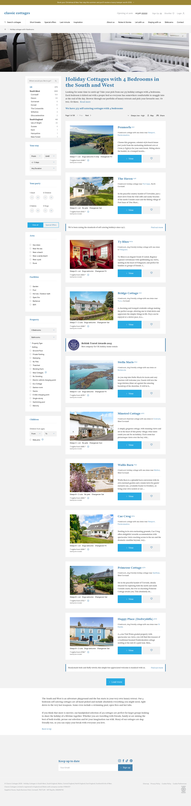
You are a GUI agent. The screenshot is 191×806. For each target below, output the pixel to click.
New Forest (44, 137)
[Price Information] (88, 160)
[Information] (46, 372)
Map (152, 116)
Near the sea (37, 249)
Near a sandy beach (40, 256)
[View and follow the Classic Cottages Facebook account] (123, 761)
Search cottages (14, 22)
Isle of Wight (44, 123)
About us (111, 22)
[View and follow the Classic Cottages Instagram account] (119, 761)
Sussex (44, 126)
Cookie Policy (166, 784)
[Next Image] (109, 140)
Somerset (44, 101)
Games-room (37, 387)
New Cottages (38, 373)
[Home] (5, 29)
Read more (85, 102)
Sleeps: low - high (137, 116)
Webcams (169, 22)
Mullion (157, 470)
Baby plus (36, 440)
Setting (34, 347)
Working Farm (38, 369)
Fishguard (123, 250)
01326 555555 (141, 13)
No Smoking (37, 376)
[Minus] (32, 197)
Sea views (36, 245)
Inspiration (78, 22)
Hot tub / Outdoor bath (41, 294)
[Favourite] (151, 159)
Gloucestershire (44, 115)
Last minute (65, 22)
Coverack (156, 419)
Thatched (36, 365)
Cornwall (44, 94)
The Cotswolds (44, 108)
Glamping (36, 358)
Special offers (50, 22)
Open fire (36, 297)
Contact (180, 22)
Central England (68, 784)
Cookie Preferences (180, 784)
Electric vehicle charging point (44, 380)
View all (35, 225)
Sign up (126, 767)
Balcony (35, 406)
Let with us (139, 22)
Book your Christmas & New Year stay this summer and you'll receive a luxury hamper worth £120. (94, 2)
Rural (34, 263)
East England (90, 784)
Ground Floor (37, 351)
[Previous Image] (74, 140)
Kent (44, 130)
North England (80, 784)
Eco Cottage (37, 384)
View (131, 158)
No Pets (35, 362)
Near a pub (36, 260)
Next (87, 115)
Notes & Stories (124, 22)
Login (179, 13)
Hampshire (44, 133)
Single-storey (37, 398)
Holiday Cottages (30, 784)
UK (44, 87)
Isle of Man (108, 784)
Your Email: (65, 768)
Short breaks (35, 22)
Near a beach (37, 252)
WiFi (34, 305)
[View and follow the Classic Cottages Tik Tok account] (127, 761)
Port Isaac (146, 184)
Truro (120, 301)
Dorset (44, 105)
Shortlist (168, 13)
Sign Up (155, 13)
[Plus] (38, 197)
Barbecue (36, 301)
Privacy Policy (155, 784)
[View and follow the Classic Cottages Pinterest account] (131, 761)
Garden (35, 286)
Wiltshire (44, 112)
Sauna (35, 391)
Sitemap (146, 784)
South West (44, 91)
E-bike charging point (40, 395)
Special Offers (51, 225)
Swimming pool (38, 402)
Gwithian (156, 573)
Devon (44, 98)
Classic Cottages (12, 784)
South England (44, 119)
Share (162, 116)
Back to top (46, 729)
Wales (60, 784)
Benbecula (122, 370)
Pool (34, 290)
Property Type (37, 343)
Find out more (157, 227)
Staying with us (154, 22)
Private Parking (38, 354)
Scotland (99, 784)
